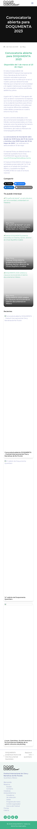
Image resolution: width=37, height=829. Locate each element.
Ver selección (11, 797)
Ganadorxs (10, 795)
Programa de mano (13, 802)
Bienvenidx (8, 782)
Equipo (9, 786)
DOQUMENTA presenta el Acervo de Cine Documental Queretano (12, 756)
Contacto (9, 789)
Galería (6, 810)
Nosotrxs (7, 784)
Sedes (8, 799)
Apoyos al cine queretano (28, 755)
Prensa (6, 808)
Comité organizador (13, 804)
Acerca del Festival (13, 806)
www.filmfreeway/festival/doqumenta (17, 158)
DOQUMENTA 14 (10, 793)
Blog (23, 47)
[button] (32, 3)
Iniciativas (7, 791)
